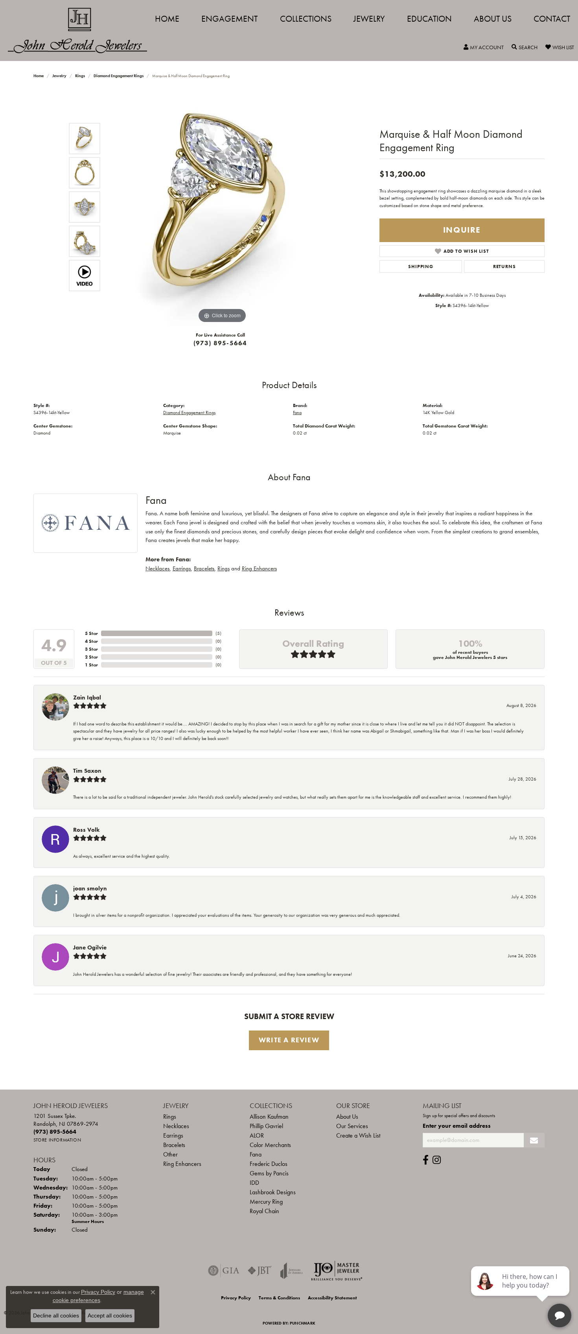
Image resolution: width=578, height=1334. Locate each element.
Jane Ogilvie (90, 947)
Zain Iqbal (87, 697)
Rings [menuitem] (169, 1116)
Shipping (420, 266)
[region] (222, 207)
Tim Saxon (87, 771)
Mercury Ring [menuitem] (266, 1201)
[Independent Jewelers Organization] (336, 1270)
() (218, 633)
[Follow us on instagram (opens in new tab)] (437, 1160)
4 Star (91, 641)
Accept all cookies (110, 1315)
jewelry (59, 75)
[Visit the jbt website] (259, 1270)
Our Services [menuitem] (352, 1126)
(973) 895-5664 (220, 343)
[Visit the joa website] (291, 1270)
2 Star (91, 657)
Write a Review (289, 1040)
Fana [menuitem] (255, 1154)
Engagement (229, 18)
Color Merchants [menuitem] (270, 1145)
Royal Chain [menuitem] (264, 1211)
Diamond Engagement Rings (119, 75)
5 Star (91, 633)
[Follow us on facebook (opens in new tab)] (426, 1160)
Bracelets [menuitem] (174, 1145)
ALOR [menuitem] (257, 1135)
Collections (305, 18)
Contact (552, 18)
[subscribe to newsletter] (534, 1140)
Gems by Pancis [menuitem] (269, 1173)
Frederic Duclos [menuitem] (268, 1164)
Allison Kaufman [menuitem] (269, 1116)
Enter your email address (457, 1125)
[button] (484, 47)
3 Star (91, 649)
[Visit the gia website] (223, 1270)
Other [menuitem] (170, 1154)
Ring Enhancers (259, 568)
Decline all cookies (56, 1315)
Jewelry (369, 18)
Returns (504, 266)
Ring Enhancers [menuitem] (182, 1164)
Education (429, 18)
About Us (493, 18)
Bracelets (204, 568)
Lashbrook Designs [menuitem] (273, 1192)
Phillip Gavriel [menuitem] (266, 1126)
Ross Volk (86, 830)
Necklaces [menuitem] (176, 1126)
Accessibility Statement (332, 1298)
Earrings (182, 568)
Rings (80, 75)
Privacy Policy (236, 1298)
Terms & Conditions (279, 1298)
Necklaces (157, 568)
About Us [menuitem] (347, 1116)
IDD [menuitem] (254, 1183)
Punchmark (302, 1323)
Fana (297, 412)
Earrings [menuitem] (173, 1135)
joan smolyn (90, 888)
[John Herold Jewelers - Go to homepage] (81, 30)
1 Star (91, 665)
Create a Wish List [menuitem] (358, 1135)
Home (167, 18)
